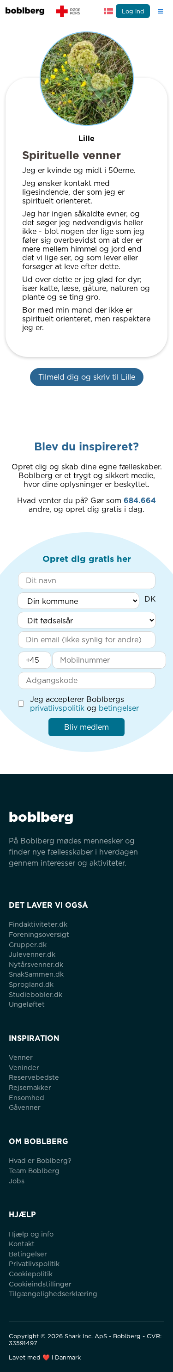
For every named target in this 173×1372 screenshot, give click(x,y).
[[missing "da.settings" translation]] (108, 11)
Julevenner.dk (32, 954)
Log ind (133, 11)
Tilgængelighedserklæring (53, 1294)
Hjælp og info (31, 1234)
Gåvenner (25, 1107)
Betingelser (28, 1254)
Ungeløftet (27, 1004)
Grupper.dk (28, 944)
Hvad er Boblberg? (40, 1160)
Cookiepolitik (31, 1274)
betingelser (119, 708)
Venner (21, 1057)
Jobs (16, 1181)
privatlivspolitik (57, 708)
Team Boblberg (34, 1171)
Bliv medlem (86, 727)
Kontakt (22, 1244)
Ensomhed (26, 1097)
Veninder (24, 1067)
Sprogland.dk (31, 984)
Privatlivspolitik (34, 1263)
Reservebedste (34, 1077)
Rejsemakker (30, 1087)
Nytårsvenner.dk (36, 964)
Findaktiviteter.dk (38, 924)
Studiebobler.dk (35, 994)
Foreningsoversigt (39, 934)
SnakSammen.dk (36, 974)
